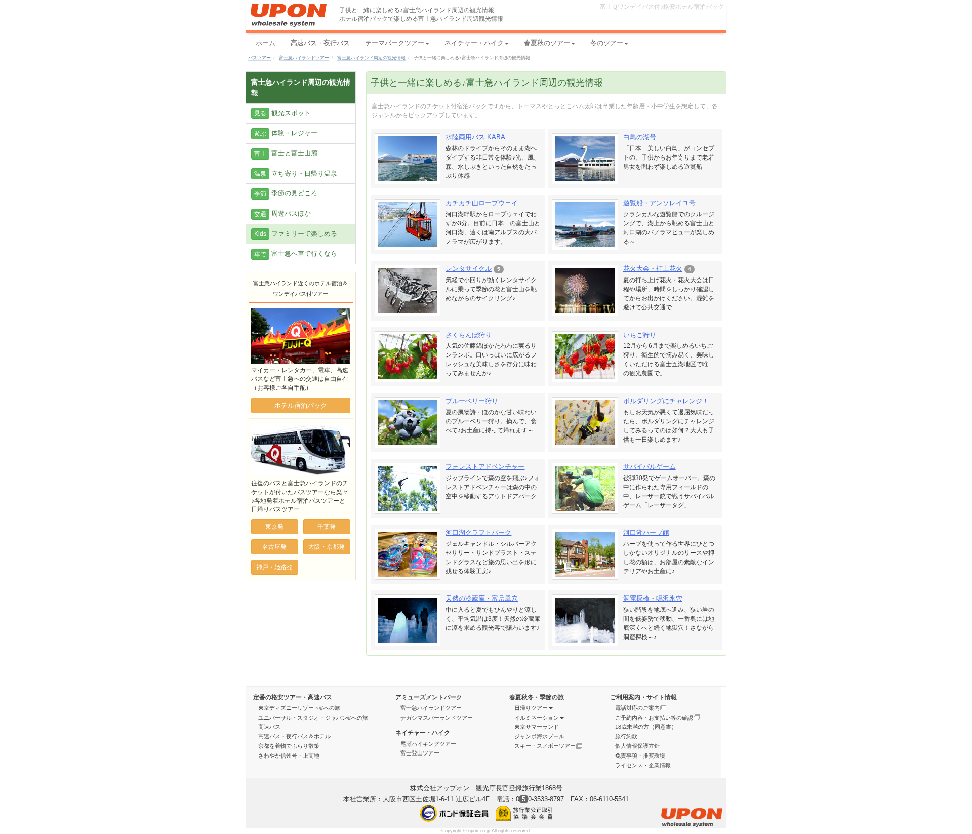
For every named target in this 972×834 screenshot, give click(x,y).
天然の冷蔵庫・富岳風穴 (482, 598)
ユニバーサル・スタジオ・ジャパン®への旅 (313, 717)
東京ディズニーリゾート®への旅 (299, 708)
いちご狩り (639, 335)
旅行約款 (626, 736)
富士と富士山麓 (285, 153)
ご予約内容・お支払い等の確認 (654, 717)
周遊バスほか (282, 214)
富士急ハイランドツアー (304, 57)
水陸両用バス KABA (475, 137)
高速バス (269, 727)
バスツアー (259, 57)
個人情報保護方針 (637, 746)
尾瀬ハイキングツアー (428, 744)
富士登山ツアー (419, 753)
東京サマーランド (536, 727)
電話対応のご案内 (637, 708)
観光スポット (282, 113)
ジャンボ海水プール (539, 736)
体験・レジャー (285, 133)
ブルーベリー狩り (472, 401)
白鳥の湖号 (639, 137)
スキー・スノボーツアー (545, 746)
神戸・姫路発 (274, 567)
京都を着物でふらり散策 (288, 746)
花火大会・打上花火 (652, 268)
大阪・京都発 (326, 546)
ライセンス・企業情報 (643, 765)
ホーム (265, 43)
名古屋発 (274, 546)
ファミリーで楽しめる (295, 234)
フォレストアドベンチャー (485, 466)
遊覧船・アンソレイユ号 (659, 203)
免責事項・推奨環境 (640, 755)
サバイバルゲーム (649, 466)
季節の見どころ (285, 193)
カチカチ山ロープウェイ (482, 203)
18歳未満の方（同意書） (646, 727)
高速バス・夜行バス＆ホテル (294, 736)
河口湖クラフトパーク (478, 532)
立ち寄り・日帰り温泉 (295, 174)
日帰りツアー (531, 708)
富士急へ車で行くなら (295, 254)
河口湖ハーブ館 (646, 532)
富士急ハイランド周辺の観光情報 (371, 57)
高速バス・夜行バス (320, 43)
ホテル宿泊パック (300, 405)
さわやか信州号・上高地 (288, 755)
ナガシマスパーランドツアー (436, 717)
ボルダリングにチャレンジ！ (666, 401)
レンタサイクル (469, 268)
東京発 (274, 526)
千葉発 (326, 526)
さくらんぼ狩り (469, 335)
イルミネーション (536, 717)
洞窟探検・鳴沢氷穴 (652, 598)
